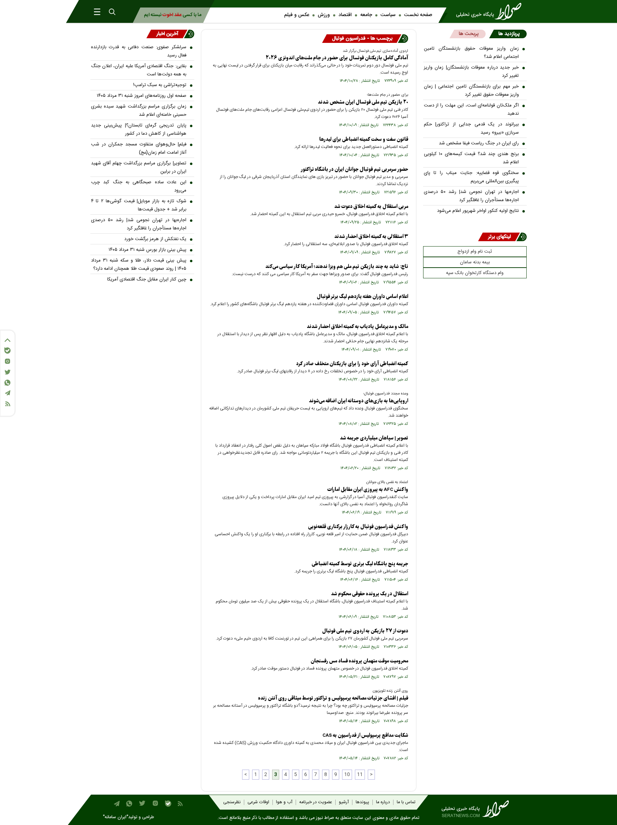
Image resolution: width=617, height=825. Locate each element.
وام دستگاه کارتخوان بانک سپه (474, 273)
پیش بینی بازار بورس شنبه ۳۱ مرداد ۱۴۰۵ (147, 250)
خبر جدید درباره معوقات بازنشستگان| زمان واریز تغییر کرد (471, 72)
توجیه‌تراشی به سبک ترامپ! (159, 85)
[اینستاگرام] (7, 361)
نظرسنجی (232, 802)
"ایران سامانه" (115, 817)
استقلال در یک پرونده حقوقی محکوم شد (369, 594)
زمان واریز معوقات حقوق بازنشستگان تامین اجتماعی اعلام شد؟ (471, 53)
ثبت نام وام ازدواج (474, 251)
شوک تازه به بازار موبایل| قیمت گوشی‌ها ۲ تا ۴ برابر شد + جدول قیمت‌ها (138, 205)
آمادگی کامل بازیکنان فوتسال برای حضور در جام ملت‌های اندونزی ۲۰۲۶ (337, 58)
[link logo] (491, 11)
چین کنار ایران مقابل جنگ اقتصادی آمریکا (146, 279)
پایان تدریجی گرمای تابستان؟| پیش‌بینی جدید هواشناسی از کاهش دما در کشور (138, 129)
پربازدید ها (509, 34)
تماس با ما (406, 802)
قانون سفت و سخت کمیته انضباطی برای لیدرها (363, 139)
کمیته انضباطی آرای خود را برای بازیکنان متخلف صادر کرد (352, 364)
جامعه (366, 15)
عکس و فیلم (296, 15)
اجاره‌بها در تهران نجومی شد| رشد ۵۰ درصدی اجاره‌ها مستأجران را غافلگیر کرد (471, 196)
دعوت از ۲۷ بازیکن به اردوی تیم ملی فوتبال (365, 631)
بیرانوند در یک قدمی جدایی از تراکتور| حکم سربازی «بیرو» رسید (471, 128)
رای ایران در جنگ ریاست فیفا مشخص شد (479, 143)
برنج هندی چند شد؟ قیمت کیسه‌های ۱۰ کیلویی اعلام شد (471, 158)
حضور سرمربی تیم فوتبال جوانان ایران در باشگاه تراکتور (354, 169)
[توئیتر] (7, 372)
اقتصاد (345, 15)
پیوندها (362, 802)
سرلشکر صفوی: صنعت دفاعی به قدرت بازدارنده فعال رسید (138, 51)
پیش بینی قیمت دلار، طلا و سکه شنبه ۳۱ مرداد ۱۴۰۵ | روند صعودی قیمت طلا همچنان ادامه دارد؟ (138, 265)
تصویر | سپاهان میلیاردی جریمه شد (374, 438)
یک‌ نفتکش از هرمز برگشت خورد (155, 239)
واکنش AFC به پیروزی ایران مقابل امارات (367, 489)
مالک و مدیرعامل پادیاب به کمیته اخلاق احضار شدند (357, 327)
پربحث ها (468, 34)
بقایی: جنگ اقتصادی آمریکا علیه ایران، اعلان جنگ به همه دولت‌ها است (138, 70)
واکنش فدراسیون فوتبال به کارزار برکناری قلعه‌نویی (358, 527)
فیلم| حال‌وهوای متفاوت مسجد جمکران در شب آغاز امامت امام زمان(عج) (138, 148)
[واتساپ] (7, 382)
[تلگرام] (7, 393)
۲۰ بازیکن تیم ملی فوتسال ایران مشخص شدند (363, 102)
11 (360, 775)
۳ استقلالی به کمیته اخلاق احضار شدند (371, 236)
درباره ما (383, 802)
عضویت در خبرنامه (315, 802)
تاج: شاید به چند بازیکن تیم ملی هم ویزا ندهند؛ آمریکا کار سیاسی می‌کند (336, 266)
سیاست (388, 15)
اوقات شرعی (258, 802)
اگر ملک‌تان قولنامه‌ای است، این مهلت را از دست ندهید (471, 109)
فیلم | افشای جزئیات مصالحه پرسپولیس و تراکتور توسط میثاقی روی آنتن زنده (333, 698)
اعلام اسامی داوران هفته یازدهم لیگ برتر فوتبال (362, 296)
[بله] (7, 350)
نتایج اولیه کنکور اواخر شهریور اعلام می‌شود (478, 211)
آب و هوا (284, 802)
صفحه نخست (418, 15)
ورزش (324, 15)
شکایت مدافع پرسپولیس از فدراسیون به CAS (365, 735)
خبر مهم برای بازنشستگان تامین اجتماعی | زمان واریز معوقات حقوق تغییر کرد (471, 91)
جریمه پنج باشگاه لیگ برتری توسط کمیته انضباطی (360, 564)
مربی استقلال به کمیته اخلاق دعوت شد (371, 206)
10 (347, 775)
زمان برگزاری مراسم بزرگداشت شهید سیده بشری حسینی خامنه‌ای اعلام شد (138, 111)
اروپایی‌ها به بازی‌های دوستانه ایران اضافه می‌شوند (358, 401)
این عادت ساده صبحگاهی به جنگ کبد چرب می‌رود (138, 186)
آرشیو (344, 802)
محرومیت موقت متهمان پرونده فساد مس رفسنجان (359, 661)
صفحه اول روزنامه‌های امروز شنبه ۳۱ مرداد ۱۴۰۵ (141, 96)
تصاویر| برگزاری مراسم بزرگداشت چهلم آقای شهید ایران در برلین (138, 167)
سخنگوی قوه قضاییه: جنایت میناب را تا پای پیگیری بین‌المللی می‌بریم (471, 177)
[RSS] (7, 404)
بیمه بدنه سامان (475, 262)
